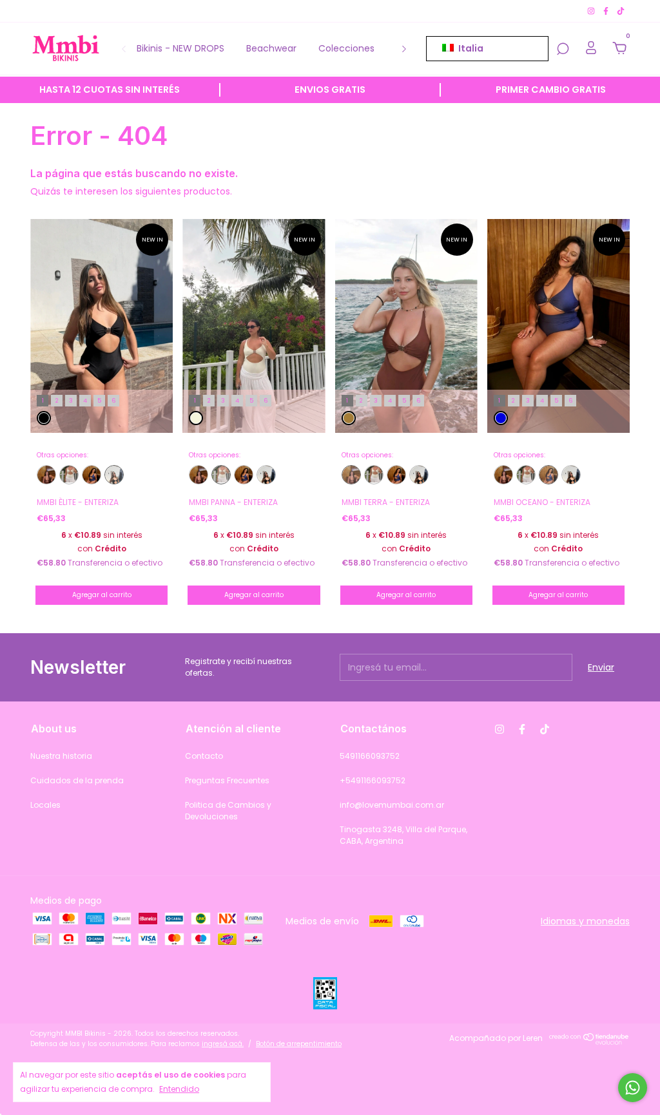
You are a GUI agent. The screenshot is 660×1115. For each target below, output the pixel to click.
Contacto (204, 755)
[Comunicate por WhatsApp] (632, 1087)
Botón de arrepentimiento (299, 1044)
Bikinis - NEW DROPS (180, 48)
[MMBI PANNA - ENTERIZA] (69, 474)
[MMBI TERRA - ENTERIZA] (46, 474)
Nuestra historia (61, 755)
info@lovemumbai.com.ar (392, 804)
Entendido (179, 1088)
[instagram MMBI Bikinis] (592, 10)
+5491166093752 (372, 780)
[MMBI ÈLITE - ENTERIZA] (114, 474)
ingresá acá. (223, 1044)
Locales (45, 804)
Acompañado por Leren (496, 1038)
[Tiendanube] (589, 1041)
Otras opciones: (62, 455)
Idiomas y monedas (585, 921)
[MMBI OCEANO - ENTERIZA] (91, 474)
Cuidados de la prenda (77, 780)
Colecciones (346, 48)
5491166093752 (370, 755)
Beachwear (271, 48)
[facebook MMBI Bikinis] (607, 10)
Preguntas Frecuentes (227, 780)
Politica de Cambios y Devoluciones (228, 810)
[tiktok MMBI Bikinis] (621, 10)
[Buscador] (562, 49)
